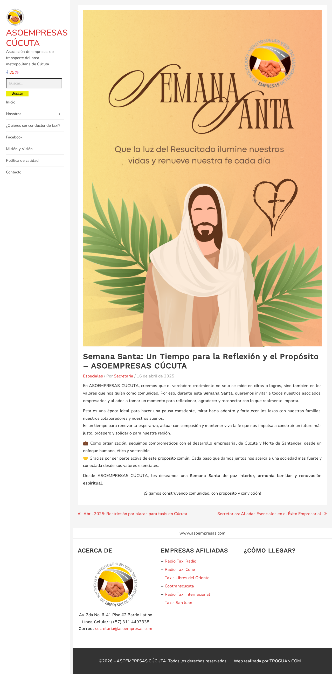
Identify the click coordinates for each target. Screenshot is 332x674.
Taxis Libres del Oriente (187, 578)
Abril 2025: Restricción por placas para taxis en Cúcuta (135, 514)
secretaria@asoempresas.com (123, 628)
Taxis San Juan (178, 603)
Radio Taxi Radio (180, 561)
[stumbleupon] (12, 72)
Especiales (93, 376)
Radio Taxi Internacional (187, 594)
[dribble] (16, 72)
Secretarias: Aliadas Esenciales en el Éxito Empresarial (269, 514)
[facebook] (7, 72)
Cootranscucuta (179, 586)
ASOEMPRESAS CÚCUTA (37, 38)
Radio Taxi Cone (180, 569)
